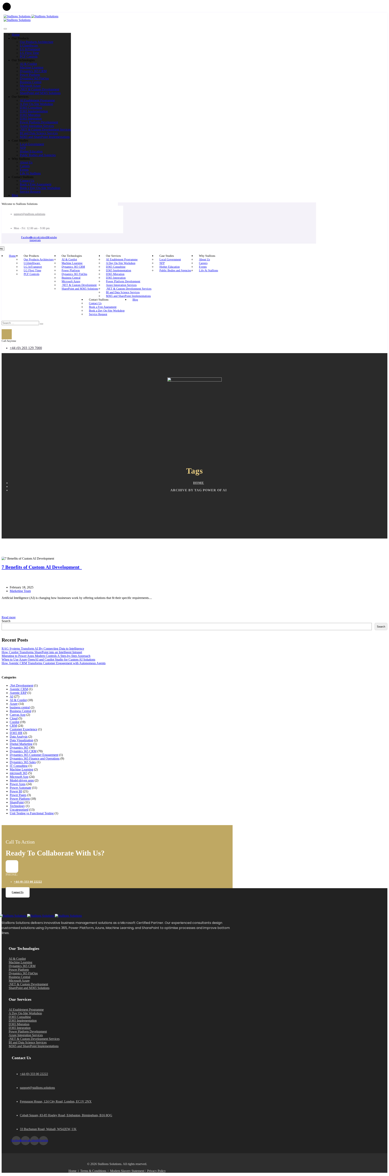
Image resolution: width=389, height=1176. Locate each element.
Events (24, 169)
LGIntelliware (29, 45)
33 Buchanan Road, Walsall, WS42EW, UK (48, 1129)
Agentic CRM (19, 689)
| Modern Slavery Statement (126, 1171)
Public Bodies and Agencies (38, 155)
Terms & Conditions (93, 1171)
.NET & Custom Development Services (45, 129)
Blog (15, 195)
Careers (25, 166)
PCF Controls (28, 56)
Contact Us (27, 180)
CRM (13, 725)
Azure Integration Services (37, 126)
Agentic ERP (18, 692)
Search (6, 621)
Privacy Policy (156, 1171)
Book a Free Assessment (35, 184)
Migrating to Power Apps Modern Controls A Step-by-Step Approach (46, 656)
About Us (26, 162)
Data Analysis (19, 736)
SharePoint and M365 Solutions (40, 93)
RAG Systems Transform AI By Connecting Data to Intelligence (43, 648)
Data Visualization (21, 740)
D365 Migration (30, 115)
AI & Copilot (28, 64)
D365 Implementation (34, 111)
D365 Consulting (31, 107)
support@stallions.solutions (29, 214)
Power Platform (30, 74)
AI (11, 696)
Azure (14, 703)
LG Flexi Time (29, 53)
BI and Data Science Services (39, 133)
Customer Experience (23, 729)
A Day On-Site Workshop (36, 104)
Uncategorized (19, 809)
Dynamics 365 (19, 747)
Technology (17, 806)
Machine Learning (31, 67)
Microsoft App (19, 776)
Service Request (30, 191)
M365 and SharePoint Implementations (45, 137)
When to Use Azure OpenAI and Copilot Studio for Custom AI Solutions (48, 659)
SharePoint (17, 802)
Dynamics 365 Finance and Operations (35, 758)
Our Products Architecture (36, 42)
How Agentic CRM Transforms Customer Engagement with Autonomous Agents (54, 663)
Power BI (16, 791)
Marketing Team (20, 591)
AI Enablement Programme (37, 100)
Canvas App (18, 714)
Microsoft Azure (30, 85)
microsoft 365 (18, 773)
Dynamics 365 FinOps (34, 78)
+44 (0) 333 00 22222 (28, 881)
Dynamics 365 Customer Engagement (34, 755)
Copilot (14, 722)
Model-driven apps (22, 780)
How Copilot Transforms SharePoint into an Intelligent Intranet (42, 652)
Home (16, 34)
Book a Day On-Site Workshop (40, 188)
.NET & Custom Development (39, 89)
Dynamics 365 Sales (23, 762)
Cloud (14, 718)
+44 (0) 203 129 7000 (26, 348)
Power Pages (18, 795)
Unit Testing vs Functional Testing (32, 813)
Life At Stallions (30, 173)
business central (20, 707)
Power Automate (20, 787)
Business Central (30, 82)
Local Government (32, 144)
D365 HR (16, 733)
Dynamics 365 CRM (33, 71)
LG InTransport (30, 49)
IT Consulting (19, 766)
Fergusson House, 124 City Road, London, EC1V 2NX (56, 1101)
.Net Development (21, 685)
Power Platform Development (39, 122)
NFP (23, 147)
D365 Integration (31, 118)
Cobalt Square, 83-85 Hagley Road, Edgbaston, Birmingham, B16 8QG (66, 1115)
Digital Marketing (21, 744)
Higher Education (31, 151)
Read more (9, 617)
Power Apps (18, 784)
